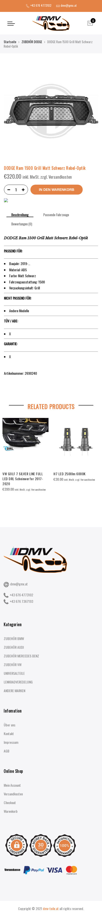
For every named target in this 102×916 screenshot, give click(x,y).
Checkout (10, 802)
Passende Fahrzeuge (56, 215)
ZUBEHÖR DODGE (32, 41)
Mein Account (12, 785)
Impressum (11, 742)
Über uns (9, 724)
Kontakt (9, 733)
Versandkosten (13, 793)
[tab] (20, 215)
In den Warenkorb (56, 190)
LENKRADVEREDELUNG (18, 681)
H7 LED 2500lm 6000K (69, 473)
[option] (25, 455)
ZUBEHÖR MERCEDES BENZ (21, 655)
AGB (6, 750)
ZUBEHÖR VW (13, 664)
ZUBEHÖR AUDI (14, 647)
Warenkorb (11, 811)
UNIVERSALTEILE (14, 673)
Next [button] (93, 461)
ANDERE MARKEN (14, 690)
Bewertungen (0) (21, 224)
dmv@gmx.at (19, 583)
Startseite (10, 41)
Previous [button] (8, 461)
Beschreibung (19, 215)
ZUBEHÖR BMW (14, 638)
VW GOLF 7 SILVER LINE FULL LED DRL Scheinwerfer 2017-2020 (22, 478)
